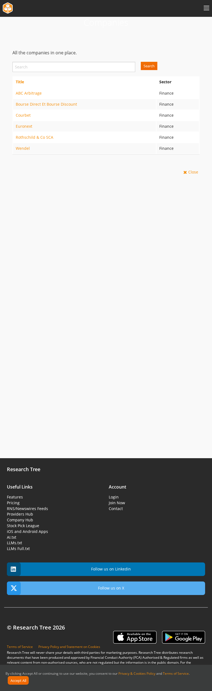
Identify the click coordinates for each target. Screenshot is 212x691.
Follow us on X (111, 588)
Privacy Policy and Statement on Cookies (69, 646)
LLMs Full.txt (18, 548)
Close (193, 172)
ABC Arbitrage (29, 93)
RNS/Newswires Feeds (27, 508)
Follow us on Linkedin (111, 569)
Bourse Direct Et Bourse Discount (46, 104)
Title (20, 81)
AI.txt (11, 537)
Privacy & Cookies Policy (136, 673)
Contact (116, 508)
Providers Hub (20, 514)
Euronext (24, 126)
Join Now (117, 502)
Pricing (13, 502)
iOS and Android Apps (27, 531)
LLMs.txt (14, 542)
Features (15, 497)
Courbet (23, 115)
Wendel (23, 148)
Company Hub (20, 519)
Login (114, 497)
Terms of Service (176, 673)
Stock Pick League (23, 525)
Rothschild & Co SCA (34, 137)
